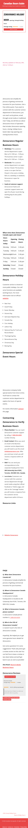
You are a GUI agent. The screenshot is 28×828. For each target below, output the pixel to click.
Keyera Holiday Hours (19, 815)
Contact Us (10, 827)
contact (21, 409)
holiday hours (15, 697)
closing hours (6, 697)
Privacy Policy (24, 827)
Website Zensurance (11, 535)
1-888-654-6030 (15, 617)
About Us (4, 827)
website (5, 298)
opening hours (7, 699)
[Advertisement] (14, 47)
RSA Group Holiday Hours (9, 813)
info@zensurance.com (12, 451)
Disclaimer (16, 827)
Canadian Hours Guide (14, 3)
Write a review (13, 29)
